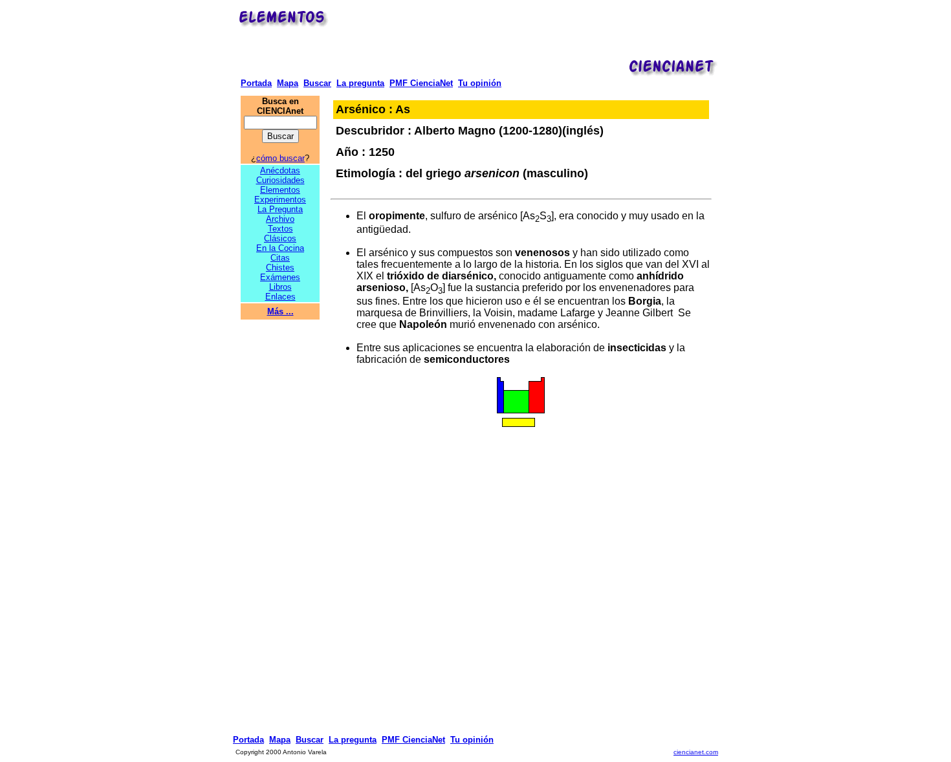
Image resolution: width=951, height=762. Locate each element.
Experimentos (280, 199)
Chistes (280, 267)
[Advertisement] (525, 36)
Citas (280, 258)
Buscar (317, 83)
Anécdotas (280, 170)
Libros (280, 287)
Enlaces (280, 296)
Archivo (280, 219)
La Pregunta (280, 209)
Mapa (287, 83)
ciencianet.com (695, 752)
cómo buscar (280, 158)
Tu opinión (479, 83)
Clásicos (280, 238)
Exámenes (280, 277)
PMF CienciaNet (421, 83)
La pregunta (360, 83)
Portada (256, 83)
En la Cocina (280, 248)
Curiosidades (280, 180)
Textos (280, 229)
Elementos (280, 190)
